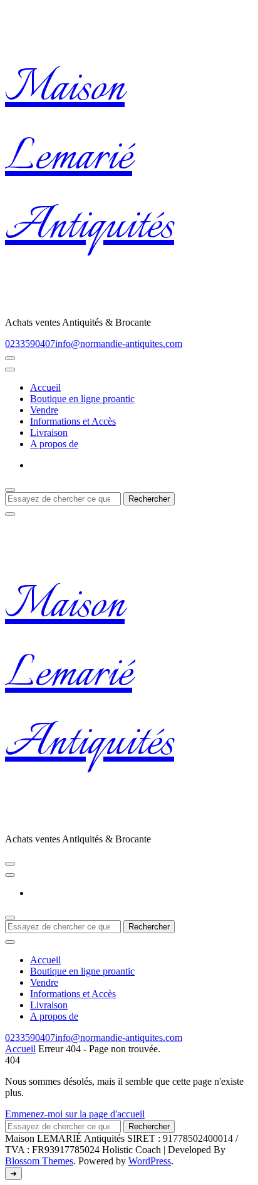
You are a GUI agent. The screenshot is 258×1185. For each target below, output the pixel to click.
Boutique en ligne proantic (82, 398)
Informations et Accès (73, 421)
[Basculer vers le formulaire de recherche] (10, 490)
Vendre (44, 410)
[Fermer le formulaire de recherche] (10, 514)
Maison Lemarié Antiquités (89, 158)
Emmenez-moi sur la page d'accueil (75, 1114)
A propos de (54, 443)
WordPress (149, 1161)
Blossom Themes (39, 1161)
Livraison (49, 432)
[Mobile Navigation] (10, 358)
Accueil (45, 387)
